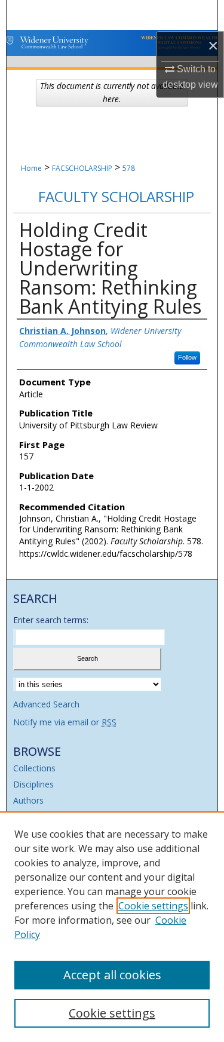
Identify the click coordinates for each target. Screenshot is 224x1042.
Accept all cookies (112, 975)
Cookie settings (153, 905)
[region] (112, 926)
